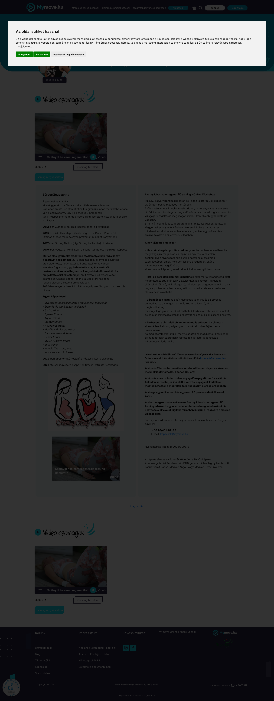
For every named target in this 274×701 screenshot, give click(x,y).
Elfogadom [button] (24, 54)
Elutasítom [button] (42, 54)
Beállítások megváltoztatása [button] (68, 54)
